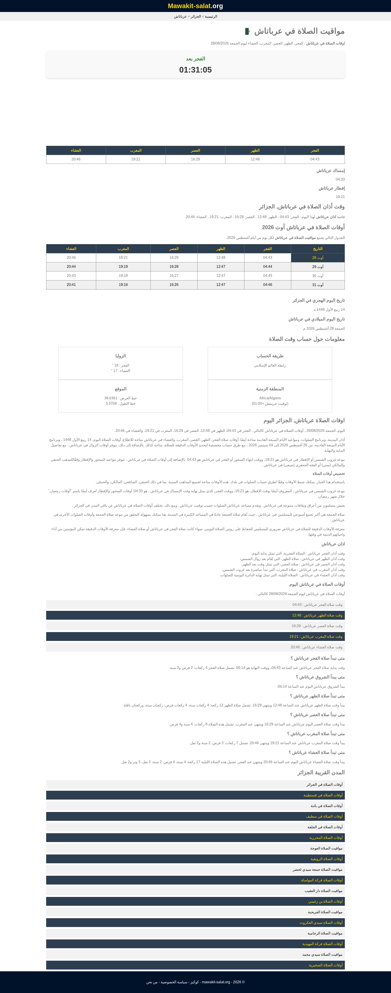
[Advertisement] (209, 114)
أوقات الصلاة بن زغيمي (325, 901)
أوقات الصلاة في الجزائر (325, 784)
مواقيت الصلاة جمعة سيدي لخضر (318, 869)
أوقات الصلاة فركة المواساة (322, 880)
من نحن (152, 982)
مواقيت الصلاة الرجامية (325, 933)
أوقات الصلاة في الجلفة (325, 827)
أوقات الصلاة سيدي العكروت (321, 923)
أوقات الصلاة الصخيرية (326, 965)
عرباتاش (180, 16)
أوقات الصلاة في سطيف (324, 816)
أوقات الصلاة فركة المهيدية (322, 944)
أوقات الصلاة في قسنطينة (323, 795)
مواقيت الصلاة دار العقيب (324, 891)
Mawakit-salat (189, 5)
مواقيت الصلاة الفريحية (325, 912)
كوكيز (194, 982)
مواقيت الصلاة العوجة (326, 848)
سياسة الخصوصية (174, 982)
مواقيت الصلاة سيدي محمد (322, 954)
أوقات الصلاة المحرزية (326, 838)
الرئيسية (211, 16)
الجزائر (196, 16)
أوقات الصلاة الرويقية (327, 859)
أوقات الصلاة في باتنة (327, 806)
